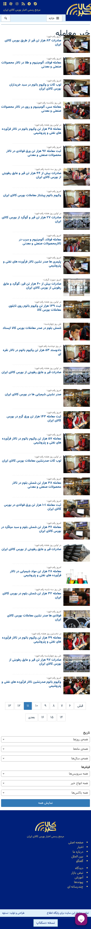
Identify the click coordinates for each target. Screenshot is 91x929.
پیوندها (78, 882)
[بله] (35, 4)
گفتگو (79, 861)
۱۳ (9, 705)
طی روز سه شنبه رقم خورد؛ (48, 169)
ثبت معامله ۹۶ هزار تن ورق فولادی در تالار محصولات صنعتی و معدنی (33, 153)
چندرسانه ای (75, 886)
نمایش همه (45, 803)
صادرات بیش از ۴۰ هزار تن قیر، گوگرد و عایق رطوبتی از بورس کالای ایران (32, 286)
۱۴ (61, 717)
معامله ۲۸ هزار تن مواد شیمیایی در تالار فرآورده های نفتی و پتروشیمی (35, 574)
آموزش (79, 877)
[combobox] (45, 739)
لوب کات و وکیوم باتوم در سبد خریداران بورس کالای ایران (35, 87)
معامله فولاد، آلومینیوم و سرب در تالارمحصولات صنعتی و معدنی (40, 242)
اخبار (80, 847)
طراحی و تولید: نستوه (13, 913)
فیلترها (85, 767)
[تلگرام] (29, 4)
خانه (52, 18)
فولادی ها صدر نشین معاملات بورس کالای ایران (34, 618)
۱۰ (36, 705)
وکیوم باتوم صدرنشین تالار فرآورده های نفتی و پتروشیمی (31, 684)
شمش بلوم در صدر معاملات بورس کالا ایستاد (32, 328)
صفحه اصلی (75, 842)
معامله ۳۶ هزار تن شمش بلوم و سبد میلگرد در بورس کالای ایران (31, 529)
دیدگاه (79, 868)
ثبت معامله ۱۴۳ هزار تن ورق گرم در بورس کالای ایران (34, 419)
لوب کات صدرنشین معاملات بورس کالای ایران (31, 461)
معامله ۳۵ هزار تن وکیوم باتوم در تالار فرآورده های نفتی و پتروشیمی (31, 131)
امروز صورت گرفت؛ (52, 280)
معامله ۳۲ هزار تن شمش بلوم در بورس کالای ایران (31, 596)
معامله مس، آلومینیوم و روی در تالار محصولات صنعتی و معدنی (31, 109)
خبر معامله (72, 33)
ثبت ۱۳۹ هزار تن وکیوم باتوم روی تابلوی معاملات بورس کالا (35, 308)
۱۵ (51, 717)
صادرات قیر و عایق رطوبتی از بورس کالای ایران (31, 372)
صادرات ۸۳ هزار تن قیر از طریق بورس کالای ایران (33, 43)
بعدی (31, 717)
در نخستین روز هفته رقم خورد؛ (46, 634)
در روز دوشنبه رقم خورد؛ (49, 346)
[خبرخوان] (23, 4)
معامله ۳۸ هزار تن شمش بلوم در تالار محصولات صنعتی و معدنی (36, 485)
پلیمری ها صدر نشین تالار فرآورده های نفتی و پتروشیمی (32, 264)
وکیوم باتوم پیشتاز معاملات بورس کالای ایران (32, 196)
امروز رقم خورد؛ (53, 36)
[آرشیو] (5, 4)
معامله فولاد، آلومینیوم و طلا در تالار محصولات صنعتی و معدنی (31, 65)
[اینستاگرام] (17, 4)
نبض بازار (77, 872)
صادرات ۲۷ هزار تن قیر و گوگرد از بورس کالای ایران (31, 220)
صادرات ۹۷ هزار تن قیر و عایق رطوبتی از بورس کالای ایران (35, 662)
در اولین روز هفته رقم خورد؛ (47, 125)
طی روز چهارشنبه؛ (52, 324)
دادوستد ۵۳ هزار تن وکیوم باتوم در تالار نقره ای (32, 352)
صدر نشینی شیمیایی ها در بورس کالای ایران (33, 395)
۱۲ (18, 705)
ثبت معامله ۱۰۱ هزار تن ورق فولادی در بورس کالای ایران (32, 507)
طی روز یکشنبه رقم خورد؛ (48, 103)
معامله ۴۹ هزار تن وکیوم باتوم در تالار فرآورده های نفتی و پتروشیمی (31, 640)
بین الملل (77, 856)
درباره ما (78, 851)
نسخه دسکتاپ (45, 922)
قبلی (80, 705)
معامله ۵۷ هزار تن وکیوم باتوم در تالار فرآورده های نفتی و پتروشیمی (31, 441)
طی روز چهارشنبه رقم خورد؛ (47, 656)
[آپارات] (11, 4)
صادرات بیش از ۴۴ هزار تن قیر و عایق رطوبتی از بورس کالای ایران (31, 175)
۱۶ (42, 717)
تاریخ (86, 733)
